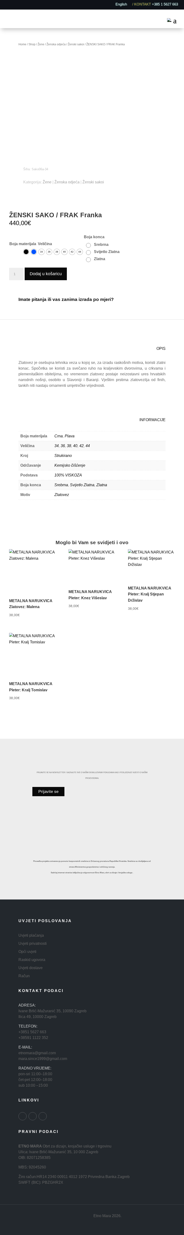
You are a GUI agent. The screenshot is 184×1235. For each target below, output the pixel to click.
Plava (70, 436)
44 (88, 446)
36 (63, 446)
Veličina (45, 244)
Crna (58, 436)
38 (69, 446)
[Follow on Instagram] (33, 1116)
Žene (41, 44)
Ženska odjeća (56, 44)
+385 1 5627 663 (165, 4)
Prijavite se (48, 791)
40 (75, 446)
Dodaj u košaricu (46, 273)
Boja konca (94, 237)
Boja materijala (22, 244)
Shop (32, 44)
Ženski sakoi (76, 44)
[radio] (26, 252)
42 (81, 446)
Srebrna (61, 485)
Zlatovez (61, 495)
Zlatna (101, 485)
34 (56, 446)
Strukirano (63, 456)
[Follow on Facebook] (22, 1116)
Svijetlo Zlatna (82, 485)
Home (22, 44)
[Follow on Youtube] (43, 1116)
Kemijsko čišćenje (69, 465)
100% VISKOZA (68, 475)
